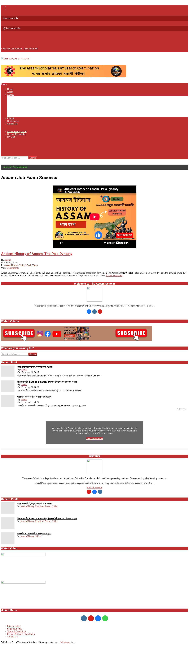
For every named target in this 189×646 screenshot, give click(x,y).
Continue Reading (114, 275)
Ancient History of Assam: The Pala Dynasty (36, 254)
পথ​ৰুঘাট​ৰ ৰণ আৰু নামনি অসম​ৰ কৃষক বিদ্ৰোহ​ (34, 396)
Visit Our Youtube (94, 438)
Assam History (11, 265)
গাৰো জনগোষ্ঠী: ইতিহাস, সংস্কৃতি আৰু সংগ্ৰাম (34, 367)
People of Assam (43, 506)
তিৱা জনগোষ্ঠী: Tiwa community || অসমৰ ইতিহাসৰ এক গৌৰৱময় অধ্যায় (47, 381)
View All (182, 409)
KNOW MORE (94, 487)
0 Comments (13, 268)
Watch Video (32, 265)
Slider (21, 265)
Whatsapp (65, 642)
